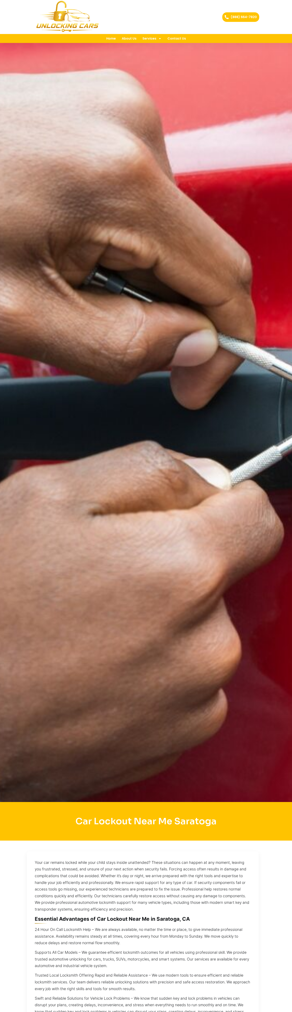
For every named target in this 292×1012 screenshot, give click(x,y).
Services (149, 38)
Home (111, 38)
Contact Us (176, 38)
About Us (129, 38)
